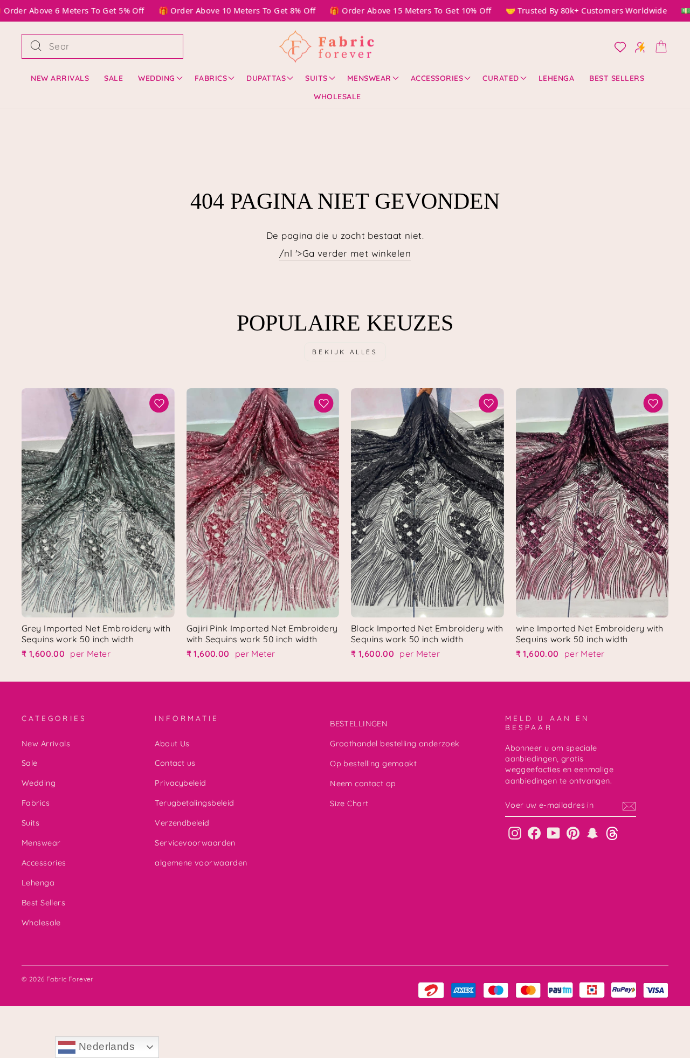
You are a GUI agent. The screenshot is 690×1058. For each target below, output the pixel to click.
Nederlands (105, 1046)
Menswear (369, 78)
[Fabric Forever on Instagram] (514, 833)
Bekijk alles (344, 352)
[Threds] (612, 833)
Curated (500, 78)
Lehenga (557, 78)
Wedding (156, 78)
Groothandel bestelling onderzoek (395, 743)
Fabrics (211, 78)
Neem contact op (363, 783)
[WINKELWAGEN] (657, 46)
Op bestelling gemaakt (373, 763)
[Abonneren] (629, 806)
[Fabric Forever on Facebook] (534, 833)
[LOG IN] (617, 46)
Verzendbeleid (182, 823)
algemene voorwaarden (201, 863)
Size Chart (349, 803)
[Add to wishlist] (159, 403)
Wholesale (337, 96)
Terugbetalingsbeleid (194, 803)
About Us (172, 743)
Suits (316, 78)
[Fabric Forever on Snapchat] (592, 833)
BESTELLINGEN (359, 724)
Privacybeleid (180, 783)
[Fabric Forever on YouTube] (553, 833)
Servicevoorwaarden (195, 843)
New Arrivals (60, 78)
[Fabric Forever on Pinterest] (573, 833)
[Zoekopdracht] (36, 46)
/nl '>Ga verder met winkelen (345, 253)
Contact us (175, 763)
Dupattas (266, 78)
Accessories (437, 78)
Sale (113, 78)
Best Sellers (616, 78)
